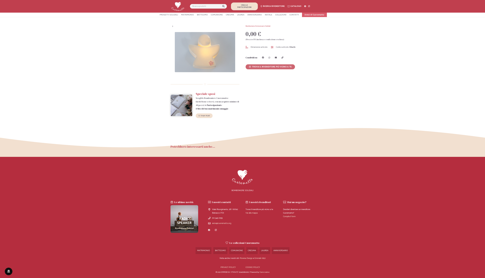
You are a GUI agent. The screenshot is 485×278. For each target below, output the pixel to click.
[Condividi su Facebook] (263, 58)
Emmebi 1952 (260, 258)
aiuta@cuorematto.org (221, 223)
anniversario (280, 250)
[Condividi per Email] (276, 58)
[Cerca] (223, 6)
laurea (264, 250)
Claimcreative (264, 272)
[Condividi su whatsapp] (269, 58)
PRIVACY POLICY (228, 267)
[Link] (178, 6)
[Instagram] (309, 6)
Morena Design (246, 258)
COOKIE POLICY (253, 267)
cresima (252, 250)
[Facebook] (305, 6)
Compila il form (289, 216)
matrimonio (203, 250)
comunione (237, 250)
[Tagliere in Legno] (184, 219)
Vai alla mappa (252, 213)
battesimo (220, 250)
